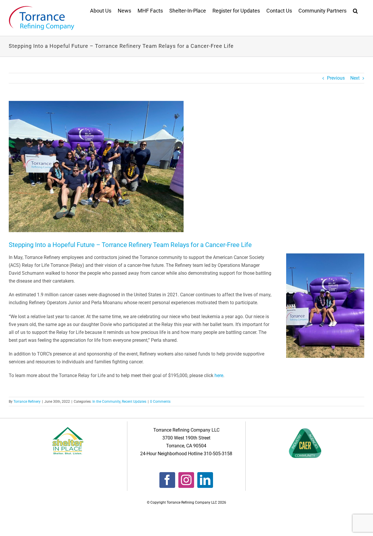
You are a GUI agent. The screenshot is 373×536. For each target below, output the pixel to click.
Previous (336, 78)
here (218, 375)
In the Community (106, 402)
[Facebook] (167, 480)
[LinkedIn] (205, 480)
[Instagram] (186, 480)
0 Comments (160, 402)
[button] (355, 10)
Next (355, 78)
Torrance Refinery (27, 402)
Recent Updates (134, 402)
